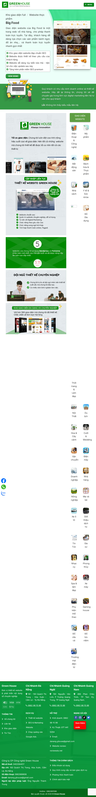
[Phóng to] (57, 66)
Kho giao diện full (16, 14)
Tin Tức (7, 733)
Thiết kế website (35, 718)
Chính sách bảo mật (61, 779)
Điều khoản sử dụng (61, 765)
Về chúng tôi (9, 719)
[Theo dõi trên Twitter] (88, 718)
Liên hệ (7, 724)
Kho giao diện (10, 728)
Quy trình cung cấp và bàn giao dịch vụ (69, 770)
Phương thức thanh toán (62, 775)
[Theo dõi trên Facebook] (76, 718)
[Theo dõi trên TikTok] (84, 718)
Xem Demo (13, 76)
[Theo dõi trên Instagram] (80, 718)
